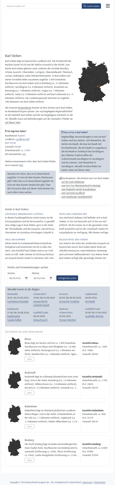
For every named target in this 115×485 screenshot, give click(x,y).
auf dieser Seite (12, 122)
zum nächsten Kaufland (73, 192)
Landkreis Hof (22, 139)
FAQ (21, 165)
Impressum (87, 482)
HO (24, 153)
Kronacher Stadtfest (69, 301)
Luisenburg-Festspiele (17, 301)
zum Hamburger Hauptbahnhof (76, 196)
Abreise (35, 273)
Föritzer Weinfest (67, 319)
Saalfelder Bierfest (94, 316)
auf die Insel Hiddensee (72, 181)
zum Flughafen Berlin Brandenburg (78, 189)
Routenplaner (25, 107)
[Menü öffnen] (108, 5)
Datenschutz (99, 482)
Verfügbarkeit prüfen (67, 278)
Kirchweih (90, 301)
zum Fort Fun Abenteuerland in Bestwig (80, 185)
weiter (29, 359)
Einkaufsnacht (40, 319)
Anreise (11, 273)
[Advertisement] (57, 31)
